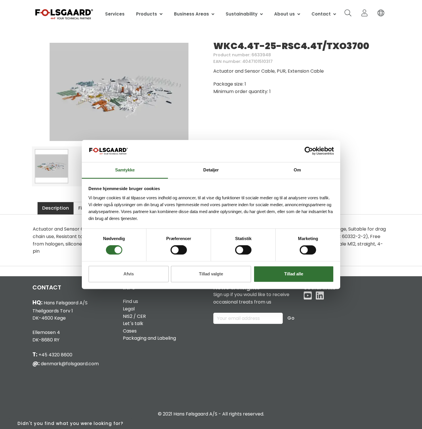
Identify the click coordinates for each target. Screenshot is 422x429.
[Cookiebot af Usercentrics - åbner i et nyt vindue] (309, 151)
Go (291, 318)
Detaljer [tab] (211, 169)
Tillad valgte (211, 273)
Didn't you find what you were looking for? (70, 423)
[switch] (179, 250)
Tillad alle (293, 273)
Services (115, 14)
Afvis (128, 273)
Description (55, 208)
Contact (321, 14)
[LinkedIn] (320, 296)
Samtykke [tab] (125, 169)
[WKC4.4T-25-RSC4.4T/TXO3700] (119, 92)
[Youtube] (308, 296)
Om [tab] (297, 169)
